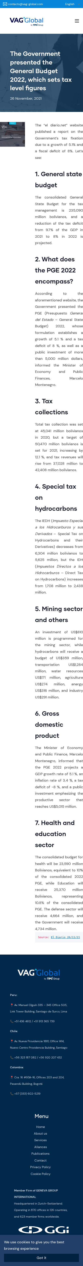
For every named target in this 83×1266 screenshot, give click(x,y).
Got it (41, 1257)
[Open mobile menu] (77, 21)
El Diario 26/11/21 (65, 937)
